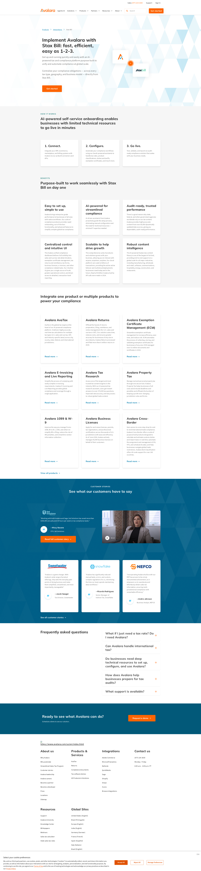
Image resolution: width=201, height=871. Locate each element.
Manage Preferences (155, 862)
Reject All (137, 862)
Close (198, 854)
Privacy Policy (11, 869)
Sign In (157, 3)
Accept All (121, 862)
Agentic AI (61, 11)
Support (149, 3)
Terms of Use (38, 866)
